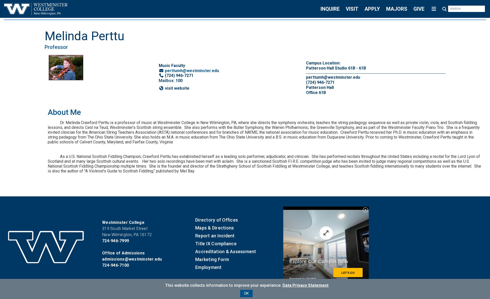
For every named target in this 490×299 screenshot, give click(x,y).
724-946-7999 (115, 240)
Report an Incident (215, 235)
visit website (177, 88)
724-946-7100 (115, 265)
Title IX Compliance (216, 243)
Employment (208, 267)
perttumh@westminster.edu (192, 70)
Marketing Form (212, 259)
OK (246, 293)
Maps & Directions (214, 227)
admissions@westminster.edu (132, 259)
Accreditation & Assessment (225, 251)
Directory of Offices (216, 220)
